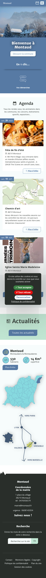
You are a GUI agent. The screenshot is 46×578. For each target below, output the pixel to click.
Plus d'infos (10, 367)
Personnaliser (23, 297)
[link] (37, 3)
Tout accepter (24, 287)
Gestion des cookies (23, 567)
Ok (34, 540)
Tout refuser (24, 292)
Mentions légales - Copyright (27, 559)
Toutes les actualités (23, 332)
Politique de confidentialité (16, 563)
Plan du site (36, 563)
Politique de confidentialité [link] (23, 301)
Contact (9, 559)
